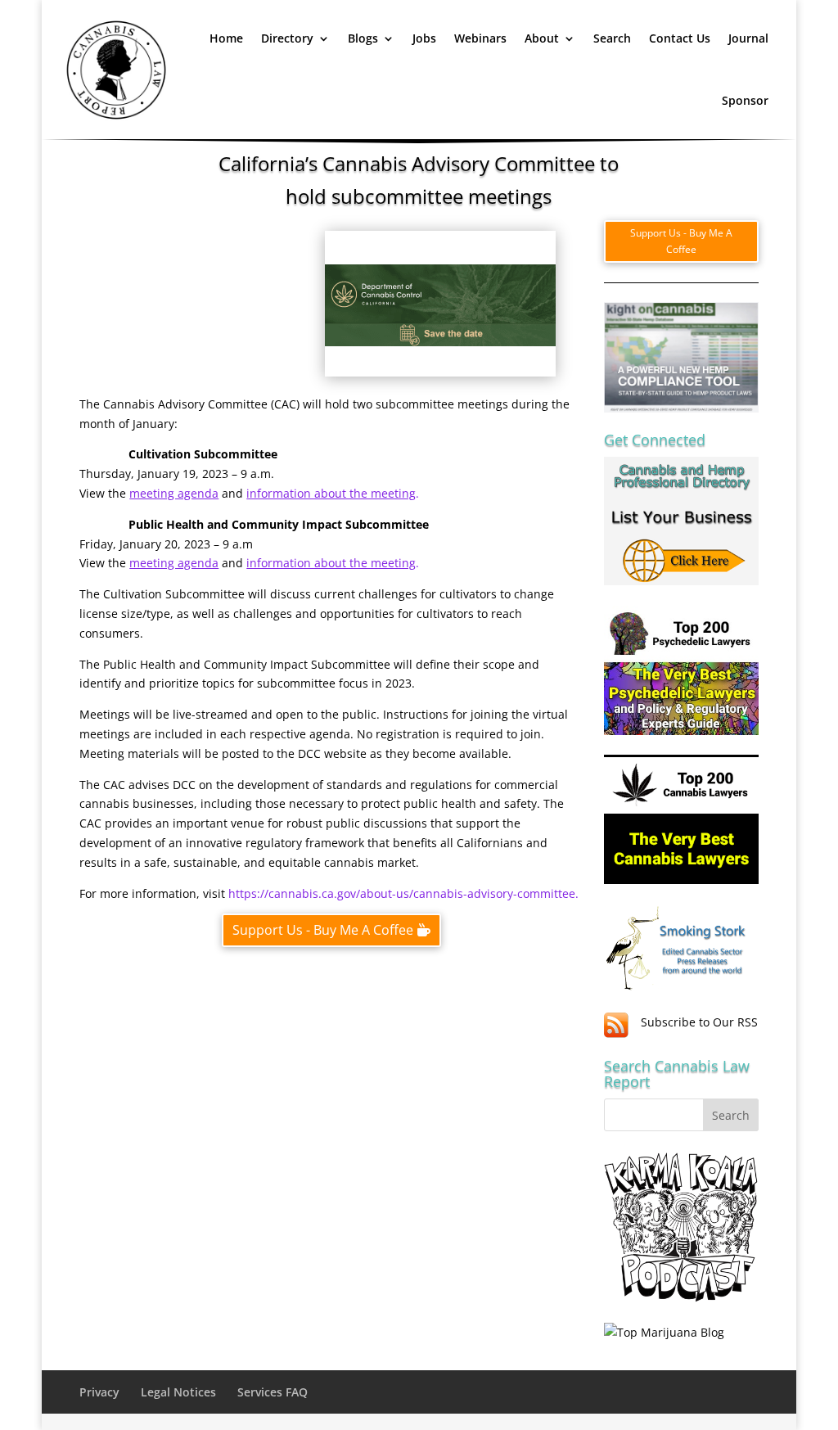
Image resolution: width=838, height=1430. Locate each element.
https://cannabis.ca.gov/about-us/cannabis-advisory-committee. (403, 893)
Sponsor (745, 100)
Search (612, 38)
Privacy (99, 1392)
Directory (287, 38)
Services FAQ (272, 1392)
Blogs (363, 38)
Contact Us (679, 38)
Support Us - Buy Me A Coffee (322, 930)
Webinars (480, 38)
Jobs (424, 38)
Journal (748, 38)
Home (226, 38)
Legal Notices (178, 1392)
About (542, 38)
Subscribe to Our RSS (699, 1022)
